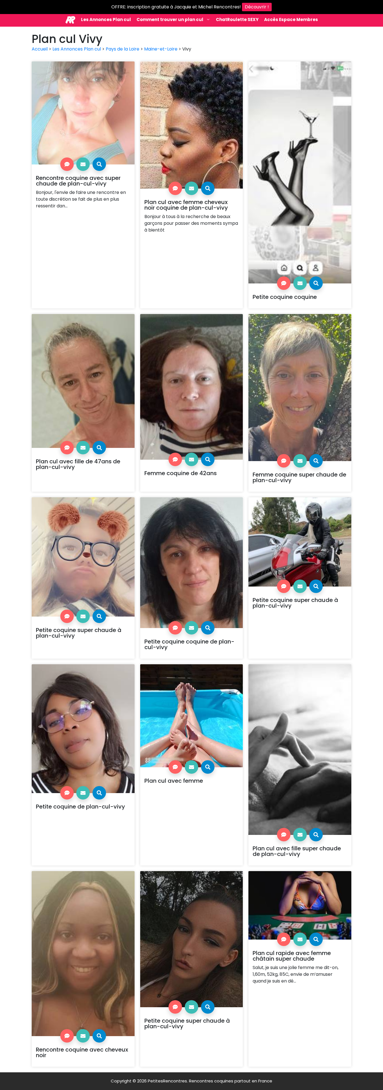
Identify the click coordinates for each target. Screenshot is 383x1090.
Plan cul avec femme (173, 781)
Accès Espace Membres (291, 19)
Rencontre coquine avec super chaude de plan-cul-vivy (78, 180)
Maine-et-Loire (160, 49)
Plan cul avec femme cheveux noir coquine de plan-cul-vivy (186, 204)
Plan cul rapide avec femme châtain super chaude (292, 955)
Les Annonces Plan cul (106, 19)
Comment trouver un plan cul (170, 19)
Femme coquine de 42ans (180, 473)
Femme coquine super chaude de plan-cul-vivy (299, 477)
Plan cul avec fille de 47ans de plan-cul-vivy (78, 464)
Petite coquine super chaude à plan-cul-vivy (78, 632)
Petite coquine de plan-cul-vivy (80, 806)
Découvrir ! (257, 7)
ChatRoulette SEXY (237, 19)
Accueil (40, 49)
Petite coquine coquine (285, 297)
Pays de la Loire (122, 49)
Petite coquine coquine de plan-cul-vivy (189, 644)
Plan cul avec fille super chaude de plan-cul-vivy (297, 851)
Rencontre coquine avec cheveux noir (82, 1052)
